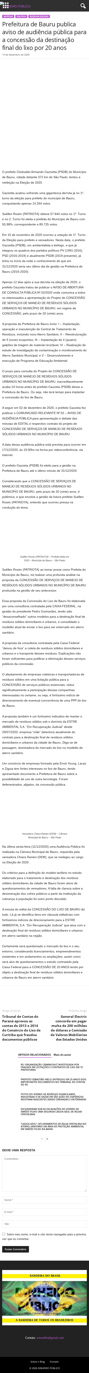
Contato (54, 1361)
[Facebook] (6, 65)
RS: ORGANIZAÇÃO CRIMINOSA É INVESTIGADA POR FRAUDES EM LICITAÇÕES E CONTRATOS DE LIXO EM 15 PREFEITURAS (52, 1067)
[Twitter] (16, 65)
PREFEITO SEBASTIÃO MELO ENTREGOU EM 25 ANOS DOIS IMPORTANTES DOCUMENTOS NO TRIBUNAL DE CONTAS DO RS (53, 1082)
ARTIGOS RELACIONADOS (34, 1055)
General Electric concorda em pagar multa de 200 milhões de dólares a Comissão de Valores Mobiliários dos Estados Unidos (69, 1028)
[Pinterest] (26, 65)
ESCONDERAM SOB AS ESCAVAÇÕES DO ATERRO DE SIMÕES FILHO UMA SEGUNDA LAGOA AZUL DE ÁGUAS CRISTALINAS (51, 1111)
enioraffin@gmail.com (50, 1337)
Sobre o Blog (37, 1361)
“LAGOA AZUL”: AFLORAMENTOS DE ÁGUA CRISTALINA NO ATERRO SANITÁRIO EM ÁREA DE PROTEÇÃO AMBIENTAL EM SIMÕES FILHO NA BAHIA (53, 1126)
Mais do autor (62, 1055)
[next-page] (47, 1138)
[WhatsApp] (36, 65)
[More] (46, 65)
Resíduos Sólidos (39, 16)
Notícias (8, 16)
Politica (21, 16)
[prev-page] (42, 1138)
